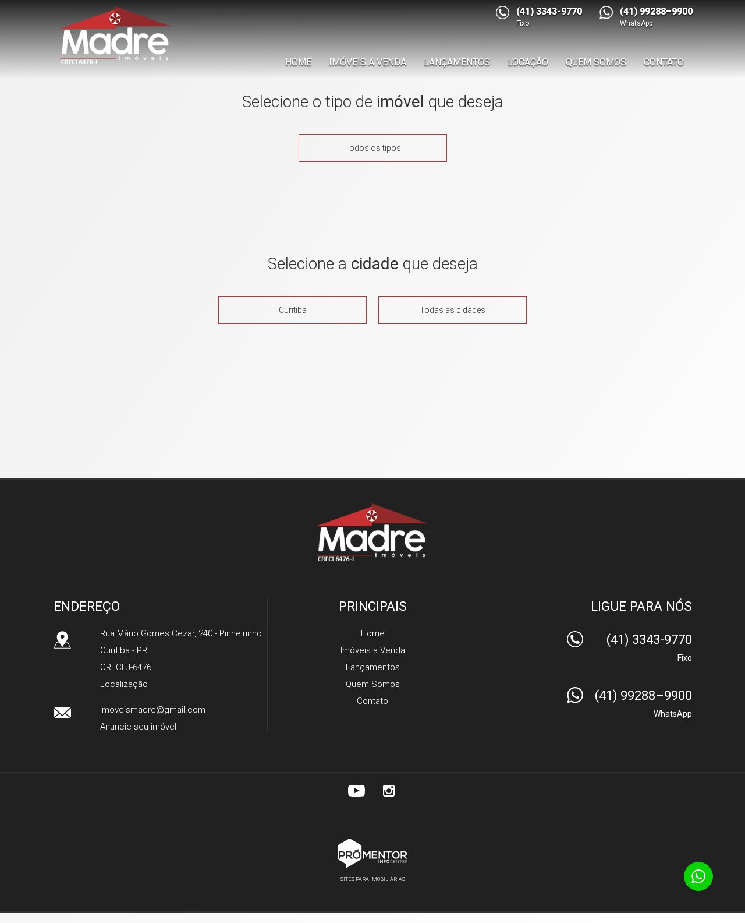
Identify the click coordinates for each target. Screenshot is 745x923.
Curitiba (293, 310)
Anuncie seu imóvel (138, 726)
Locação (528, 62)
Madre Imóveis (372, 532)
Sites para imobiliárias (372, 879)
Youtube (356, 790)
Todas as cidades (452, 310)
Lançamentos (457, 62)
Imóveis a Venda (367, 62)
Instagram (388, 790)
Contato (664, 62)
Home (298, 62)
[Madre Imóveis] (117, 35)
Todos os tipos (373, 148)
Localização (124, 684)
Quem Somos (596, 62)
